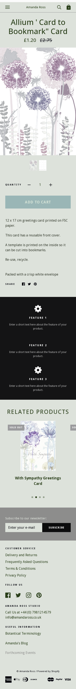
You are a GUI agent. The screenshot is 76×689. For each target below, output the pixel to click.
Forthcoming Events (20, 653)
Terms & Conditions (20, 569)
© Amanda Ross (25, 671)
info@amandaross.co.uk (23, 617)
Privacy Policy (15, 575)
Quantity (13, 184)
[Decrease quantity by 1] (29, 184)
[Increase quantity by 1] (50, 184)
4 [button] (44, 497)
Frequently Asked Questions (26, 562)
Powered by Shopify (48, 671)
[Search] (59, 6)
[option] (38, 101)
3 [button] (40, 497)
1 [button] (32, 497)
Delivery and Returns (21, 555)
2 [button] (36, 497)
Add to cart (38, 202)
